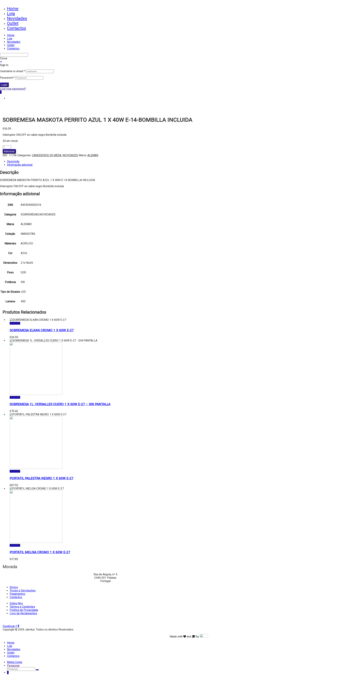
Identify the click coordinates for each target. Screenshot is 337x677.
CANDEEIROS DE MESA (46, 155)
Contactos (16, 28)
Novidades (17, 18)
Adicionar (9, 151)
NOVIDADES (70, 155)
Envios (14, 587)
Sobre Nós (16, 603)
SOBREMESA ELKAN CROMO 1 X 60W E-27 (42, 330)
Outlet (12, 23)
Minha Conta (14, 662)
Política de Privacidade (24, 610)
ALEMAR (92, 155)
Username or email (12, 71)
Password (7, 77)
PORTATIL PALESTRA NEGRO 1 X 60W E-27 (41, 478)
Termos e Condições (22, 606)
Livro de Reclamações (23, 613)
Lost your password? (13, 88)
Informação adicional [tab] (19, 164)
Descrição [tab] (13, 161)
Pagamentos (17, 594)
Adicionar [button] (15, 323)
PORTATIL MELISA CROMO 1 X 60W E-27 (40, 552)
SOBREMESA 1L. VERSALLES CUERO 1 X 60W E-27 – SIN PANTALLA (60, 404)
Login (4, 84)
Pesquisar (13, 665)
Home (12, 8)
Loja (11, 13)
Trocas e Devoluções (23, 590)
